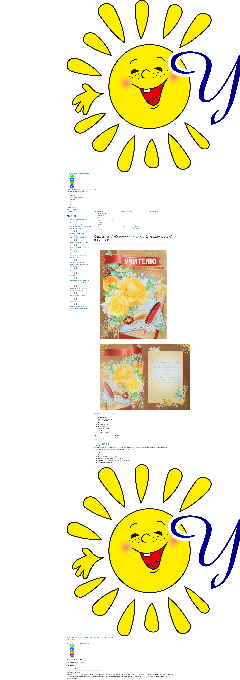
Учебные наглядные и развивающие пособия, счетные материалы (80, 264)
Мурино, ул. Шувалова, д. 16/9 (88, 190)
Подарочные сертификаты (78, 308)
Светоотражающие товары (78, 306)
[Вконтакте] (72, 179)
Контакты (73, 205)
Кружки (72, 275)
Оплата (72, 199)
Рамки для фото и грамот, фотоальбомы (78, 296)
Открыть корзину (72, 209)
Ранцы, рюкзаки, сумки (77, 233)
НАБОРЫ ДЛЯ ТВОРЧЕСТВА (79, 242)
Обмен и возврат (75, 203)
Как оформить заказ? (76, 197)
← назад (96, 415)
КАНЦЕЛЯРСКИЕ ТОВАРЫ (78, 238)
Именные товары (126, 211)
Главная (100, 222)
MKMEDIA (77, 672)
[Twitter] (107, 443)
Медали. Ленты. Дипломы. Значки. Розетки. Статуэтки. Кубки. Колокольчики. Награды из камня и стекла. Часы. (80, 225)
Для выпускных (98, 211)
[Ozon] (72, 186)
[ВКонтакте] (103, 443)
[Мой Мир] (109, 443)
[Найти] (111, 220)
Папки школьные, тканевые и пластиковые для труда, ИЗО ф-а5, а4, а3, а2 (80, 255)
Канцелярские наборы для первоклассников (78, 220)
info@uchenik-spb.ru (73, 190)
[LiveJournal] (105, 443)
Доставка (73, 201)
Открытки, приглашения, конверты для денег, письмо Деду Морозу (118, 228)
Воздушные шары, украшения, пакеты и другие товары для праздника (79, 282)
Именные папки (71, 211)
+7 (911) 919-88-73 (72, 173)
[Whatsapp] (72, 176)
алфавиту (101, 215)
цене (99, 217)
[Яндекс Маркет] (72, 182)
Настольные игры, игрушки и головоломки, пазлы (79, 289)
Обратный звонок (84, 173)
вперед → (97, 413)
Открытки (101, 230)
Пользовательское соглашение (95, 671)
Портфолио (73, 302)
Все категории (153, 211)
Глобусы (72, 271)
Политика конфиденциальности (76, 671)
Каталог (72, 195)
